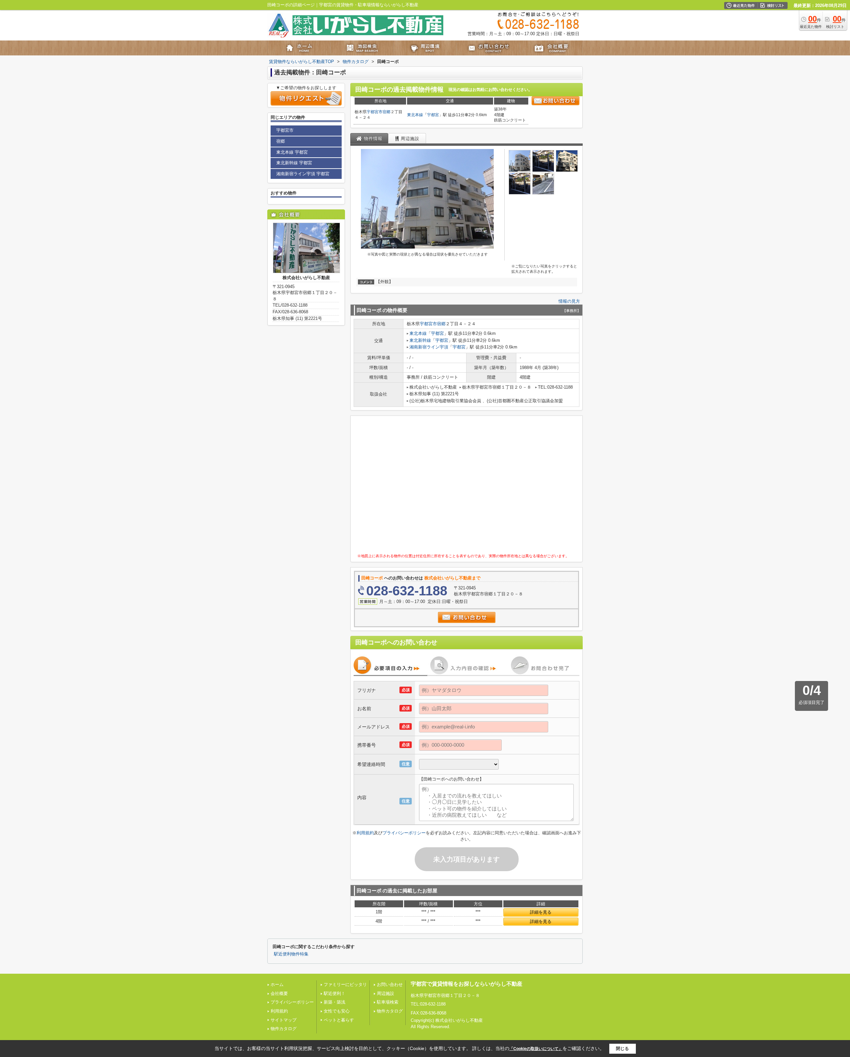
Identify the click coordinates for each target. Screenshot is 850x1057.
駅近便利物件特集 (291, 954)
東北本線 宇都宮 (292, 152)
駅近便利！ (334, 993)
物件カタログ (284, 1028)
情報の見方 (569, 301)
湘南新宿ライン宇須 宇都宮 (302, 173)
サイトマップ (284, 1020)
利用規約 (365, 832)
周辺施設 (385, 993)
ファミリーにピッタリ (345, 984)
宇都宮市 (374, 112)
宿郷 (386, 112)
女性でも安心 (337, 1011)
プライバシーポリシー (404, 832)
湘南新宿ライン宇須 (428, 346)
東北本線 (415, 115)
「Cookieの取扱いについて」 (535, 1048)
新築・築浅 (334, 1002)
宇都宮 (433, 115)
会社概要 (279, 993)
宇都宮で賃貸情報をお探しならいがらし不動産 (466, 984)
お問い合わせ (390, 984)
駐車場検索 (387, 1002)
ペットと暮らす (339, 1020)
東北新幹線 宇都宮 (294, 162)
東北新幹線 (420, 340)
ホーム (277, 984)
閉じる (622, 1048)
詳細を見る (541, 912)
